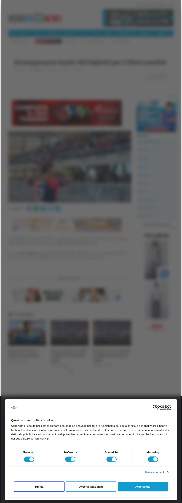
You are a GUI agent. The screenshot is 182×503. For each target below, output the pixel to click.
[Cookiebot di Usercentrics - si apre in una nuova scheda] (155, 407)
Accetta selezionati (91, 486)
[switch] (70, 459)
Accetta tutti (142, 486)
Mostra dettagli (154, 472)
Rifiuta (39, 486)
